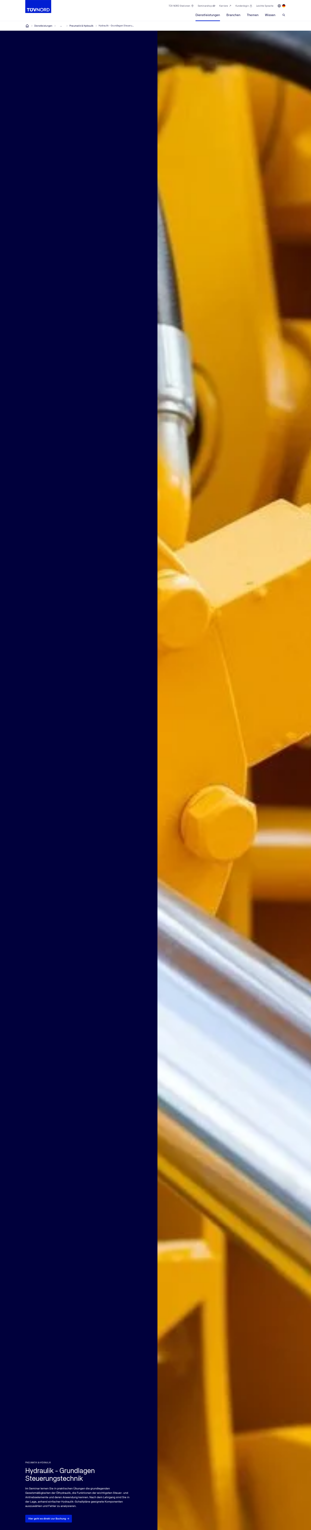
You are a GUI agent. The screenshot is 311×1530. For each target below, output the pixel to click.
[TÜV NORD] (27, 26)
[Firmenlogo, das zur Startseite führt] (38, 6)
